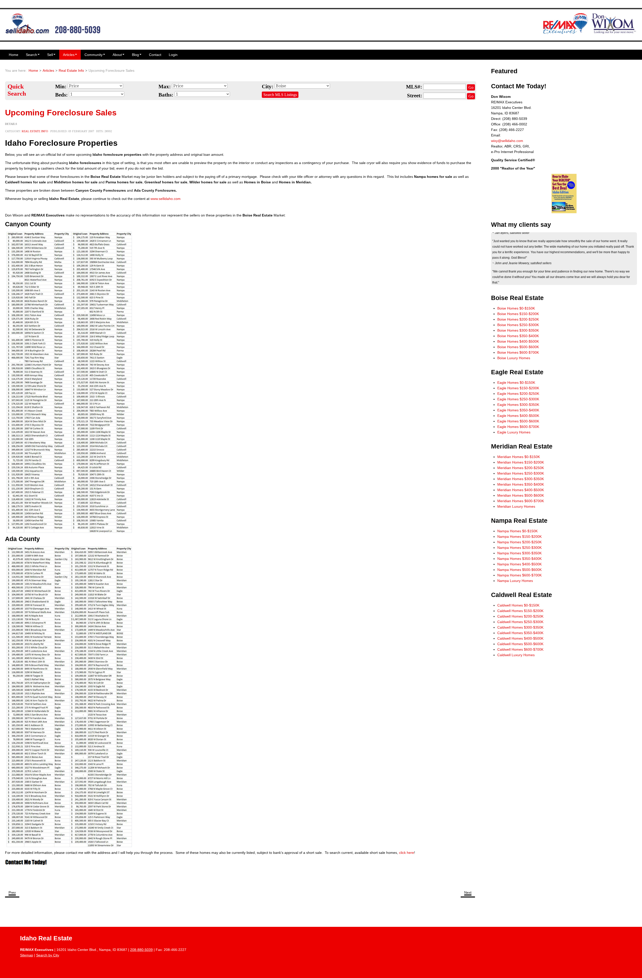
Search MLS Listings (280, 95)
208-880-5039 (141, 950)
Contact (155, 55)
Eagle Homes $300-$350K (518, 405)
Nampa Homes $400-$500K (519, 564)
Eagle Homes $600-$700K (518, 427)
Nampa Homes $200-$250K (519, 542)
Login (173, 55)
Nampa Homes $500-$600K (519, 570)
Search (31, 55)
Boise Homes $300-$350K (518, 330)
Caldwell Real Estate (521, 594)
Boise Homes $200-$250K (518, 319)
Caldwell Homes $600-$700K (520, 649)
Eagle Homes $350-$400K (518, 410)
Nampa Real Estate (519, 520)
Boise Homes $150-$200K (518, 314)
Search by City (47, 955)
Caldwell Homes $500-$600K (520, 644)
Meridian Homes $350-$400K (520, 484)
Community (94, 55)
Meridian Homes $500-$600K (520, 495)
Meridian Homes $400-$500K (520, 490)
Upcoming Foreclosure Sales (61, 112)
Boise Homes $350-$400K (518, 336)
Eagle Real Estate (517, 372)
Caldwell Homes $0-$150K (518, 605)
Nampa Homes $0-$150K (517, 531)
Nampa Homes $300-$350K (519, 553)
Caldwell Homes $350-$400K (520, 633)
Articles (68, 55)
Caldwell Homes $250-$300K (520, 622)
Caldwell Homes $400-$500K (520, 638)
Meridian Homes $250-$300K (520, 473)
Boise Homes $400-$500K (518, 341)
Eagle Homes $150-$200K (518, 388)
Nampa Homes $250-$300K (519, 548)
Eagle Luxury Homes (513, 432)
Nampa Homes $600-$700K (519, 575)
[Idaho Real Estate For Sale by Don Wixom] (53, 23)
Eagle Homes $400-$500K (518, 416)
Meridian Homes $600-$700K (520, 501)
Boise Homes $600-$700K (518, 352)
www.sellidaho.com (165, 199)
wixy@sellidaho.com (507, 141)
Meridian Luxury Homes (516, 506)
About (117, 55)
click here (406, 853)
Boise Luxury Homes (513, 358)
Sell (50, 55)
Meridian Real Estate (521, 446)
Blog (135, 55)
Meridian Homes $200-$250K (520, 468)
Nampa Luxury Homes (515, 581)
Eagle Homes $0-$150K (516, 383)
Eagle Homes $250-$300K (518, 399)
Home (13, 55)
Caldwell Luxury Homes (516, 655)
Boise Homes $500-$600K (518, 347)
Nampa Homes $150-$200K (519, 537)
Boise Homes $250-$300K (518, 325)
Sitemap (26, 955)
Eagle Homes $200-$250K (518, 394)
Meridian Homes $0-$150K (518, 457)
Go (470, 87)
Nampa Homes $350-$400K (519, 559)
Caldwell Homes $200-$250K (520, 616)
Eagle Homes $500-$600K (518, 421)
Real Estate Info (71, 70)
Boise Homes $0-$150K (516, 308)
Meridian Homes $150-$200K (520, 462)
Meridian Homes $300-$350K (520, 479)
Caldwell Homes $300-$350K (520, 627)
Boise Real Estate (517, 297)
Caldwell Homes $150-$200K (520, 611)
